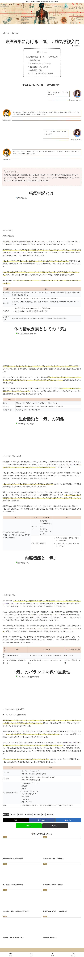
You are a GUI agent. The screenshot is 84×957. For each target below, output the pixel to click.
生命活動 (50, 814)
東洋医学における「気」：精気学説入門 (43, 57)
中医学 (21, 814)
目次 (39, 52)
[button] (55, 825)
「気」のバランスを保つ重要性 (41, 73)
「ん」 (14, 814)
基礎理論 (29, 814)
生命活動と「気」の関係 (39, 67)
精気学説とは (35, 60)
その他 (7, 814)
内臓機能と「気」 (36, 70)
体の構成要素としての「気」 (40, 63)
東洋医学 (37, 814)
